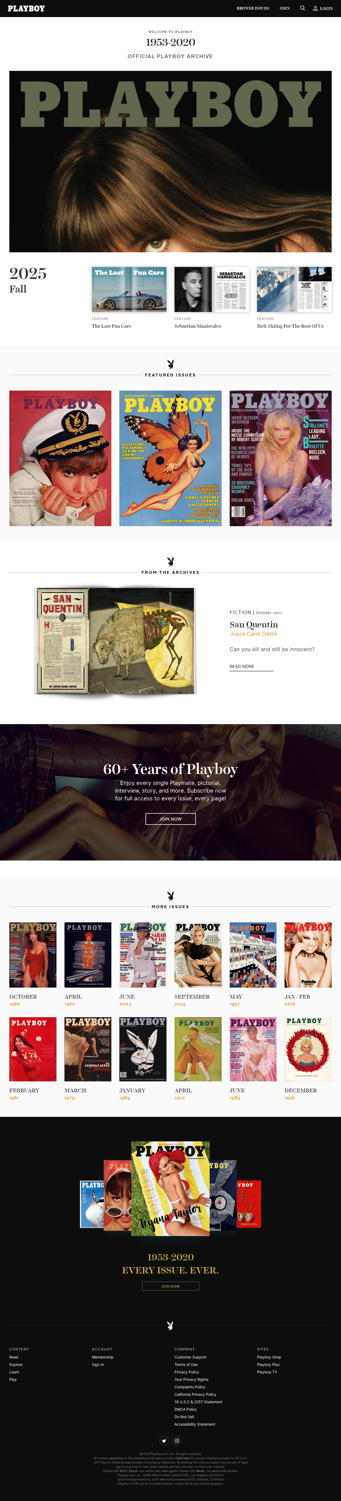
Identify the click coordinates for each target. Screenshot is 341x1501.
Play (13, 1379)
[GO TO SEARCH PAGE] (302, 8)
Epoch (133, 1471)
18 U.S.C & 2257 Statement (198, 1401)
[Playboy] (26, 8)
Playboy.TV (267, 1372)
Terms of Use (185, 1364)
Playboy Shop (269, 1357)
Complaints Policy (189, 1387)
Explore (15, 1364)
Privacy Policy (186, 1372)
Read (13, 1357)
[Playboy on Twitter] (164, 1441)
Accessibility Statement (194, 1424)
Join (285, 8)
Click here (182, 1458)
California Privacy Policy (195, 1394)
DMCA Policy (185, 1409)
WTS (123, 1471)
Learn (14, 1372)
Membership (102, 1357)
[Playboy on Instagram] (177, 1441)
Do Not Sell (184, 1416)
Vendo (200, 1471)
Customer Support (190, 1357)
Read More (252, 666)
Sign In (98, 1364)
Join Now (170, 819)
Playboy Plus (268, 1364)
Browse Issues (253, 8)
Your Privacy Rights (191, 1379)
